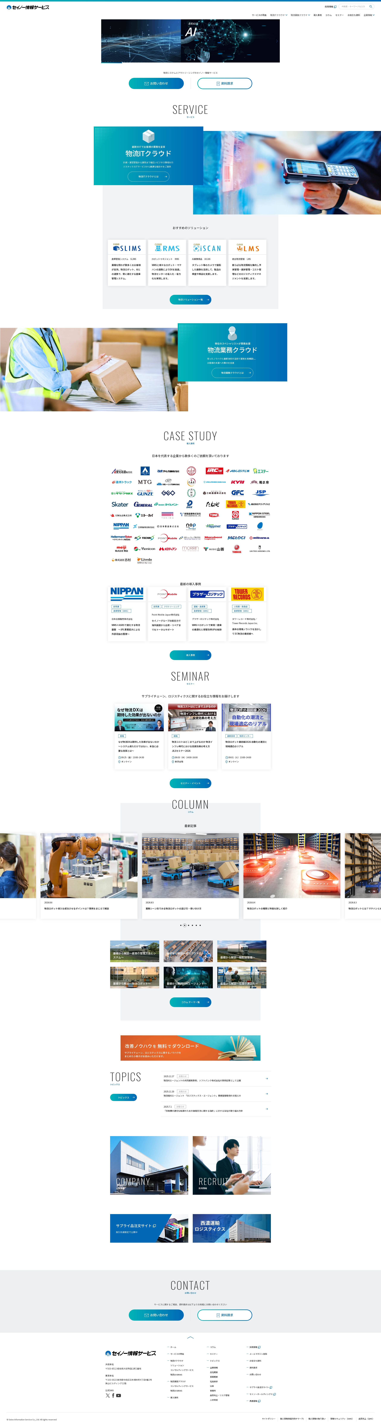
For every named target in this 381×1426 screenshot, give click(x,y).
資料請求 (253, 1367)
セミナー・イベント (191, 783)
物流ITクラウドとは (149, 176)
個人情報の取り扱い (317, 1418)
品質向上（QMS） (366, 1418)
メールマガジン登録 (258, 1353)
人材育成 (214, 1399)
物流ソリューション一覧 (190, 299)
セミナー (339, 15)
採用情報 (329, 6)
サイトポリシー (268, 1418)
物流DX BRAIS (176, 1374)
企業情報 (214, 1367)
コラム (328, 15)
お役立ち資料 (354, 15)
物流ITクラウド (177, 1360)
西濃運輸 (253, 1401)
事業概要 (214, 1376)
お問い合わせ (159, 83)
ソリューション (177, 1365)
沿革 (212, 1386)
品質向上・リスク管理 (219, 1395)
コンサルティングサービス (181, 1370)
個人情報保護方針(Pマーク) (292, 1418)
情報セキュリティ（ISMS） (342, 1418)
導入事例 (317, 15)
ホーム (173, 1347)
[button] (180, 925)
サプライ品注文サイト (259, 1387)
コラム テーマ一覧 (190, 1002)
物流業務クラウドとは (232, 372)
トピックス (123, 1097)
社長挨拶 (214, 1381)
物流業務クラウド (178, 1381)
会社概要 (214, 1372)
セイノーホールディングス (261, 1394)
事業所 (213, 1390)
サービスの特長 (259, 15)
